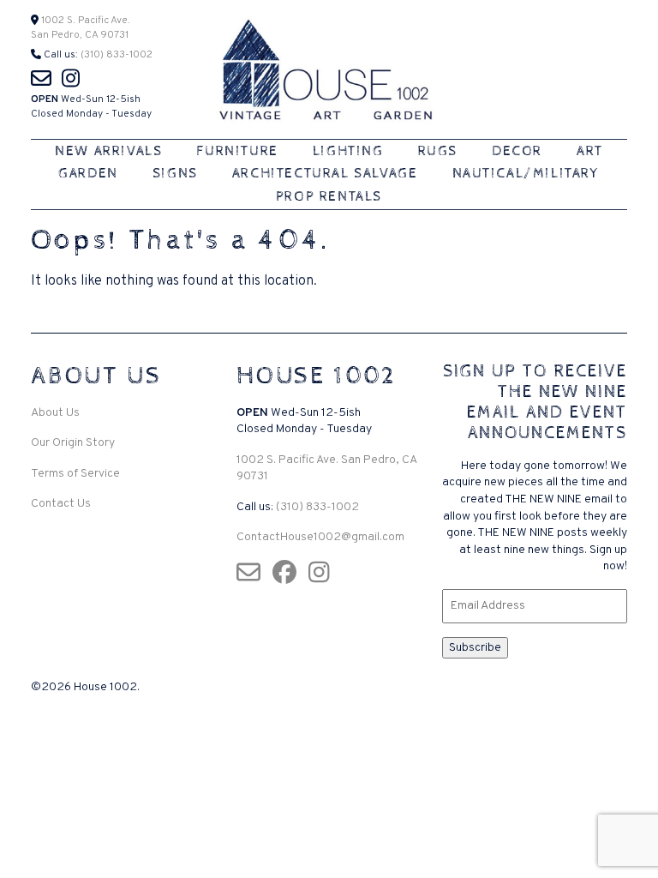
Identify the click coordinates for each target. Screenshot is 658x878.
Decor (517, 151)
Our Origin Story (73, 443)
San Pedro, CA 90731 (80, 35)
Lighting (348, 151)
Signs (175, 173)
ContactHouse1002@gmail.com (320, 537)
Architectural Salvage (325, 173)
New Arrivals (108, 151)
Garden (88, 173)
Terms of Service (75, 473)
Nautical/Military (526, 173)
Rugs (438, 151)
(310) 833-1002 (117, 55)
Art (590, 151)
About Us (55, 413)
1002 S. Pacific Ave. (84, 20)
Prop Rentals (329, 197)
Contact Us (61, 503)
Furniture (237, 151)
